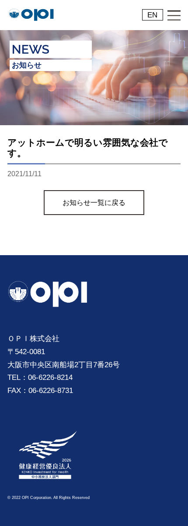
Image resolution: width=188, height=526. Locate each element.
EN (152, 14)
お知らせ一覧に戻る (94, 202)
